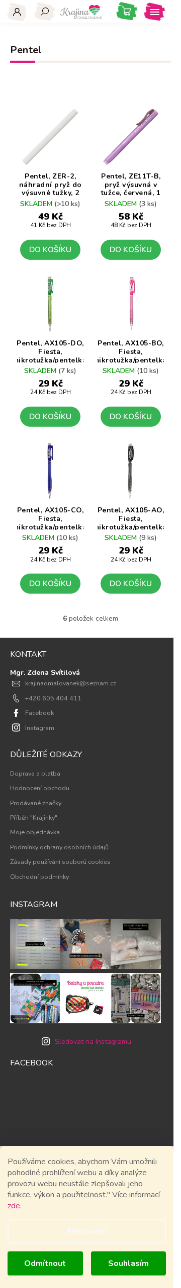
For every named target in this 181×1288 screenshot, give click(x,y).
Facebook (39, 712)
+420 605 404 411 (53, 698)
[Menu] (154, 12)
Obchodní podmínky (39, 876)
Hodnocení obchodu (39, 788)
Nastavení (86, 1231)
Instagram (39, 727)
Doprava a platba (35, 773)
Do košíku (50, 249)
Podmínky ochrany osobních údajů (59, 847)
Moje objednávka (35, 832)
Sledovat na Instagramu (93, 1041)
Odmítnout (45, 1263)
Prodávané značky (35, 803)
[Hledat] (45, 12)
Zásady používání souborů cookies (60, 861)
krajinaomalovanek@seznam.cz (70, 683)
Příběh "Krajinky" (33, 817)
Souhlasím (128, 1263)
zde (14, 1205)
